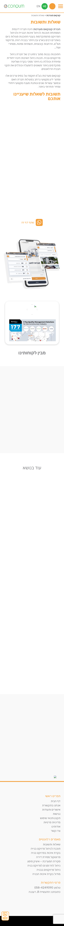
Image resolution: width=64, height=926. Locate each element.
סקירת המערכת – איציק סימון (43, 861)
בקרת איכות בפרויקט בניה (45, 853)
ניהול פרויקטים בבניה (48, 869)
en (38, 6)
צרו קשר (55, 830)
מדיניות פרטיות (51, 822)
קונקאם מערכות (53, 15)
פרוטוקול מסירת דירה (48, 857)
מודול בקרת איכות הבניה (46, 874)
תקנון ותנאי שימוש (50, 818)
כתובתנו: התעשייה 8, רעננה (44, 892)
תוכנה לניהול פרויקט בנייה (45, 848)
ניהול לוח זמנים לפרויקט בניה (43, 865)
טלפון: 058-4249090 (47, 887)
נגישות (56, 814)
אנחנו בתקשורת (51, 805)
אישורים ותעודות (51, 809)
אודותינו (55, 826)
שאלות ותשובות (51, 844)
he (44, 6)
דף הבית (55, 801)
